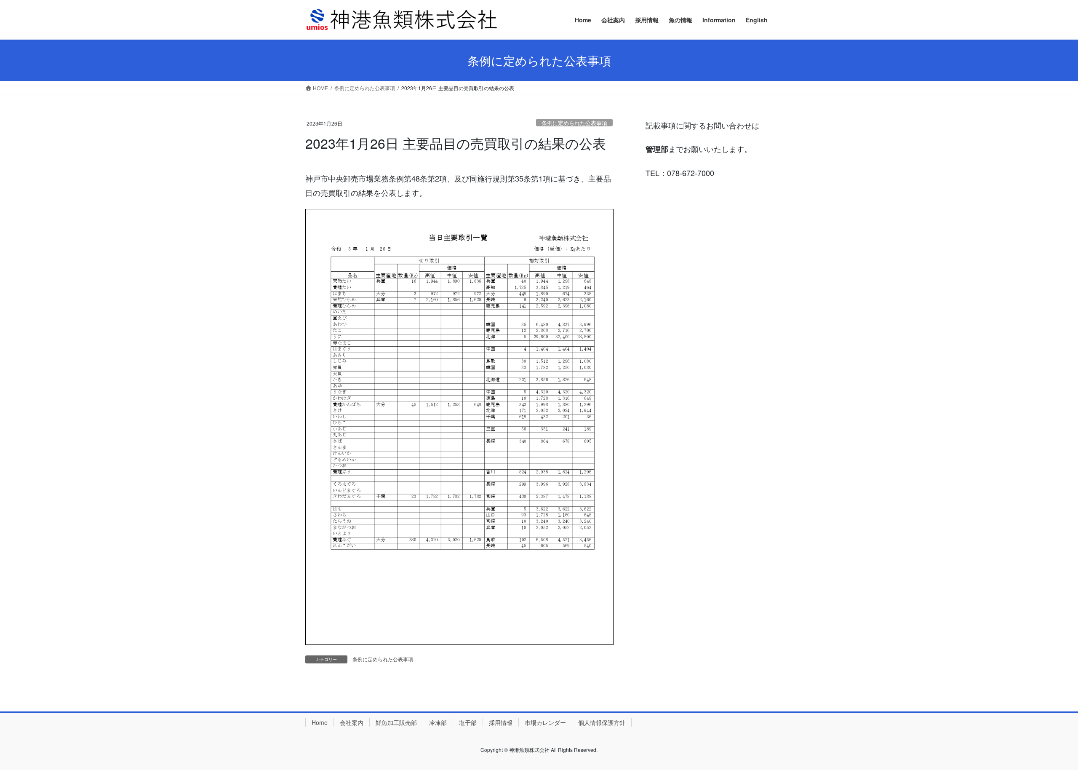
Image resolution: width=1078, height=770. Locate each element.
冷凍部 (438, 722)
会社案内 (351, 722)
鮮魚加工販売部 (396, 722)
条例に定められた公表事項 (574, 123)
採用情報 (500, 722)
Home (320, 722)
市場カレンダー (545, 722)
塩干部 (468, 722)
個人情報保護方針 (601, 722)
